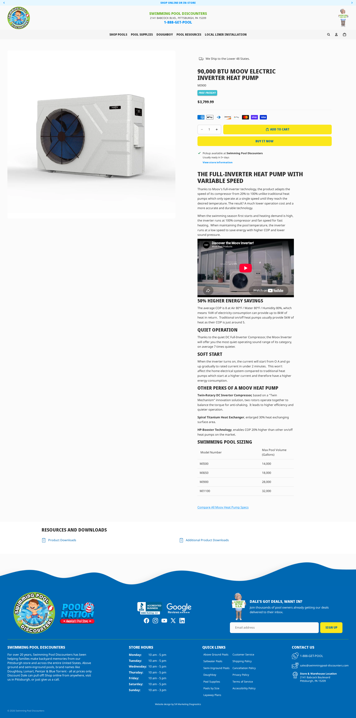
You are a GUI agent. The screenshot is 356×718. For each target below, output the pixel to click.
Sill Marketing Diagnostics (187, 704)
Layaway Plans (212, 695)
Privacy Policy (241, 674)
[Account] (336, 34)
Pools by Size (211, 688)
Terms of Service (243, 681)
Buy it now (264, 141)
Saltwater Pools (212, 661)
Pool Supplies (211, 681)
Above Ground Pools (215, 654)
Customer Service (243, 654)
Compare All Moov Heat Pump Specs (223, 507)
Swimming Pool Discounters (30, 710)
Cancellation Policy (244, 668)
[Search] (328, 34)
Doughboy (209, 674)
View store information (218, 162)
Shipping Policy (242, 661)
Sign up (331, 627)
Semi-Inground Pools (216, 668)
